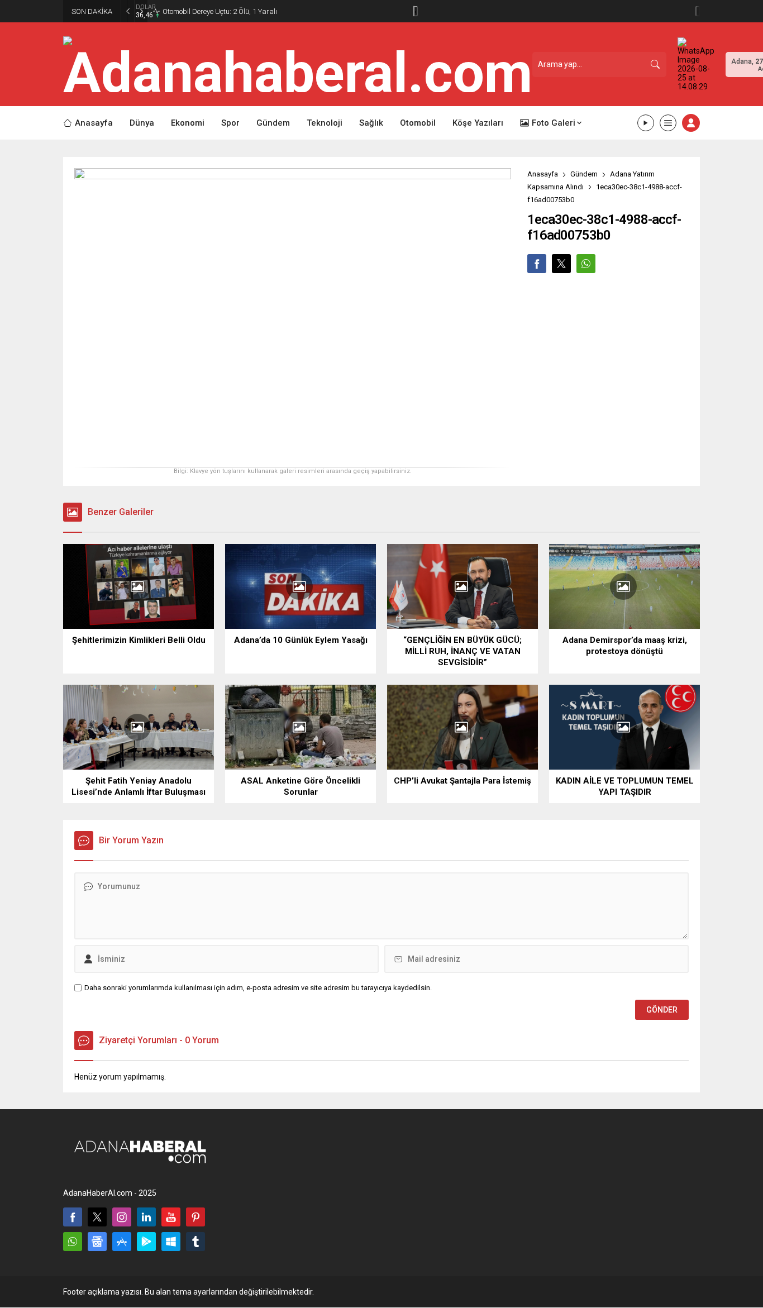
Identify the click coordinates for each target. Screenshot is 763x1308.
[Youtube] (170, 1216)
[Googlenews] (97, 1241)
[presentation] (415, 11)
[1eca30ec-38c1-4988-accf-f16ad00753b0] (292, 454)
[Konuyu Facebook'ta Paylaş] (536, 263)
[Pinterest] (195, 1216)
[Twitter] (97, 1216)
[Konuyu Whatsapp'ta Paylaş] (585, 263)
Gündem (584, 174)
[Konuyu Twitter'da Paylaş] (561, 263)
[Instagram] (121, 1216)
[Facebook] (72, 1216)
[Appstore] (121, 1241)
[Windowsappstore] (170, 1241)
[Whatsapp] (72, 1241)
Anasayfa (542, 174)
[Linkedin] (146, 1216)
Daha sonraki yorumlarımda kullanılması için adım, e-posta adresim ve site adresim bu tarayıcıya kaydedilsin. (258, 987)
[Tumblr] (195, 1241)
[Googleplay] (146, 1241)
